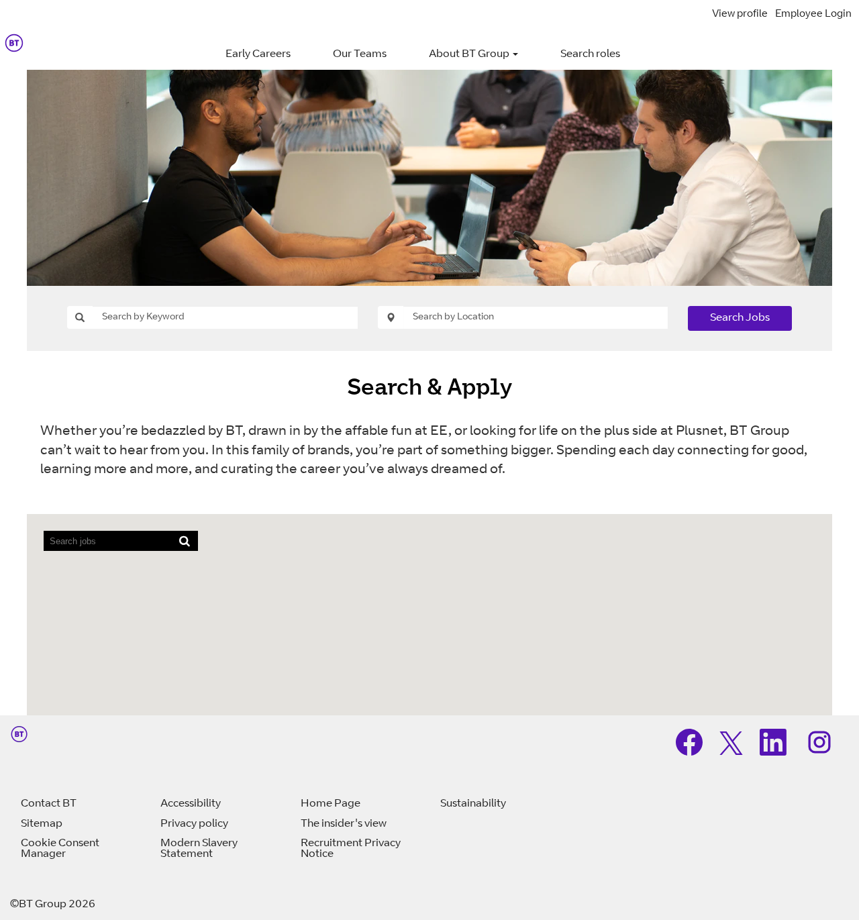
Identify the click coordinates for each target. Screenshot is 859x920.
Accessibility (190, 804)
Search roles (590, 54)
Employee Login (813, 14)
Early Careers (258, 54)
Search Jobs (740, 318)
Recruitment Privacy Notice (351, 849)
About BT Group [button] (470, 54)
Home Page (330, 804)
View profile (740, 14)
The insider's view (344, 824)
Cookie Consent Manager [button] (60, 849)
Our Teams (360, 54)
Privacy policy (194, 824)
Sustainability (473, 804)
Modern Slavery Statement (199, 849)
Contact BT (49, 804)
